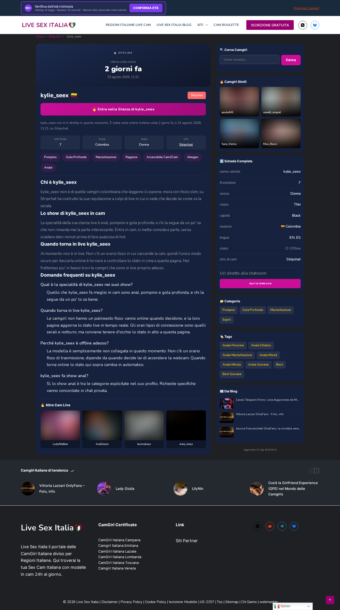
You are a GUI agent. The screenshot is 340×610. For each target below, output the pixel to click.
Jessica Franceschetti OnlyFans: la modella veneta (268, 428)
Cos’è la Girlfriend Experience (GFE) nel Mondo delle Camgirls (293, 489)
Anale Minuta (232, 365)
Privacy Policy (131, 602)
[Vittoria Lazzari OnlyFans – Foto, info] (28, 489)
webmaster (269, 602)
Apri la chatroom (260, 283)
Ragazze (131, 157)
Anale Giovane (258, 365)
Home (40, 36)
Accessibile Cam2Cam (162, 157)
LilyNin (197, 488)
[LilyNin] (180, 489)
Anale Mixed (268, 355)
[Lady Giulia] (104, 489)
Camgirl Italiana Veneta (117, 568)
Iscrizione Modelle (183, 602)
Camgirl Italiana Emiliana (118, 546)
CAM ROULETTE (226, 25)
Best (279, 365)
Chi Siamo (249, 602)
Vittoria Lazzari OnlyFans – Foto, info (62, 488)
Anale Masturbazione (237, 355)
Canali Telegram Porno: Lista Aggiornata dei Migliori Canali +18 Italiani (268, 400)
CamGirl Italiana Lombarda (119, 557)
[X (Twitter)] (302, 25)
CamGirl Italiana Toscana (118, 563)
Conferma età (146, 8)
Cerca (291, 60)
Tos (220, 602)
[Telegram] (282, 526)
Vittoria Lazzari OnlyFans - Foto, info (260, 414)
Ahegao (192, 157)
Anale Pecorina (233, 345)
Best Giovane (232, 374)
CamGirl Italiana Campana (119, 540)
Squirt (227, 320)
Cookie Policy (156, 602)
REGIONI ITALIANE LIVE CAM (128, 25)
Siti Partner (187, 540)
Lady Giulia (125, 488)
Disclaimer (109, 602)
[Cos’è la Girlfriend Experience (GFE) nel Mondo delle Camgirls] (257, 489)
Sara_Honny (229, 144)
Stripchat (55, 36)
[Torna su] (330, 600)
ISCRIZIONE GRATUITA (270, 25)
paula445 (227, 112)
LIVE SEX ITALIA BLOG (174, 25)
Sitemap (231, 602)
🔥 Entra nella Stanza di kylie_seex (123, 109)
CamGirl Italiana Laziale (117, 551)
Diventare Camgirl (306, 8)
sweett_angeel (272, 112)
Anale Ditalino (261, 345)
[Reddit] (270, 526)
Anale (48, 168)
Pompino (50, 157)
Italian (285, 606)
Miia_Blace (270, 144)
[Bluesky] (315, 25)
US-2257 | (208, 602)
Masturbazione (106, 157)
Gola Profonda (76, 157)
